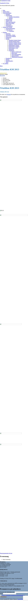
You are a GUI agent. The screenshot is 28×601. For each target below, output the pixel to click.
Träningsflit (11, 49)
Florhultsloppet (9, 26)
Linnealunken (9, 15)
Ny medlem (5, 63)
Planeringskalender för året (6, 553)
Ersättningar (8, 37)
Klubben (5, 32)
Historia (7, 59)
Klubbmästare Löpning (14, 45)
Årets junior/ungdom (16, 54)
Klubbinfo (8, 33)
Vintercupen (8, 24)
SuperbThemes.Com (22, 599)
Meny (1, 66)
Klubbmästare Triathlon (14, 46)
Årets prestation (15, 55)
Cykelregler (11, 31)
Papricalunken (9, 19)
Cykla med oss (9, 29)
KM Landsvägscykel (10, 22)
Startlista (10, 18)
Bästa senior (14, 53)
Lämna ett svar (3, 73)
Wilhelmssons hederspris (17, 57)
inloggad (9, 94)
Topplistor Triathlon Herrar (15, 44)
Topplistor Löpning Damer (15, 40)
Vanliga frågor (6, 11)
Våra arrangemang (7, 13)
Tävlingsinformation (10, 28)
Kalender (8, 14)
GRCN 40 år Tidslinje (11, 36)
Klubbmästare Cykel (13, 48)
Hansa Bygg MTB (10, 23)
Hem (4, 10)
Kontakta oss (9, 58)
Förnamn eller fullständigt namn (7, 592)
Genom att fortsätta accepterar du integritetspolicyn (13, 595)
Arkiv (7, 62)
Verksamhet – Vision (10, 35)
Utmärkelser (11, 50)
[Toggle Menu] (0, 8)
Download (2, 75)
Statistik (7, 39)
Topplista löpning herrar (14, 41)
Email (1, 593)
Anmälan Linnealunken (14, 16)
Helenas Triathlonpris (16, 51)
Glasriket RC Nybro (4, 3)
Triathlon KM (9, 20)
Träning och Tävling (7, 27)
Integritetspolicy (9, 61)
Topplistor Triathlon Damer (15, 42)
